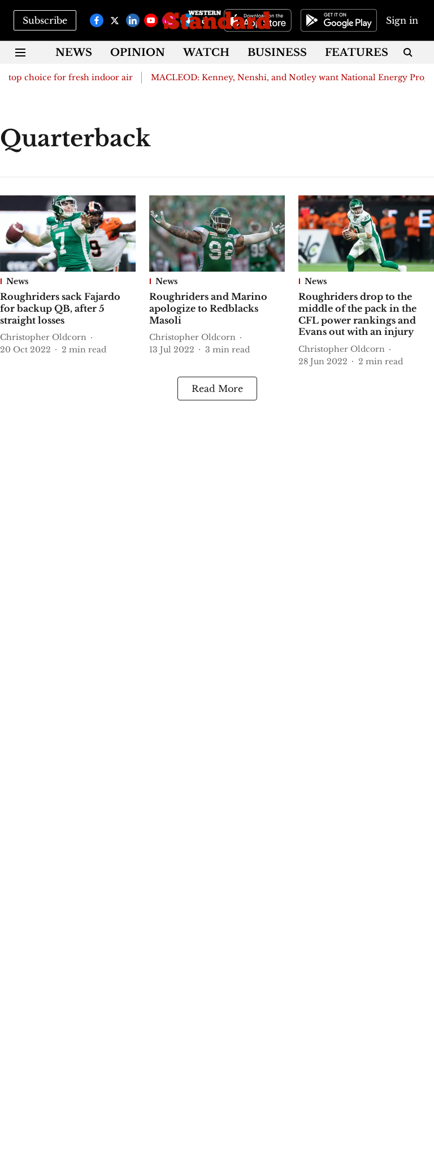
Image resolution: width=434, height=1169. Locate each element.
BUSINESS (277, 52)
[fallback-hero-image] (68, 233)
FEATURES (356, 52)
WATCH (206, 52)
